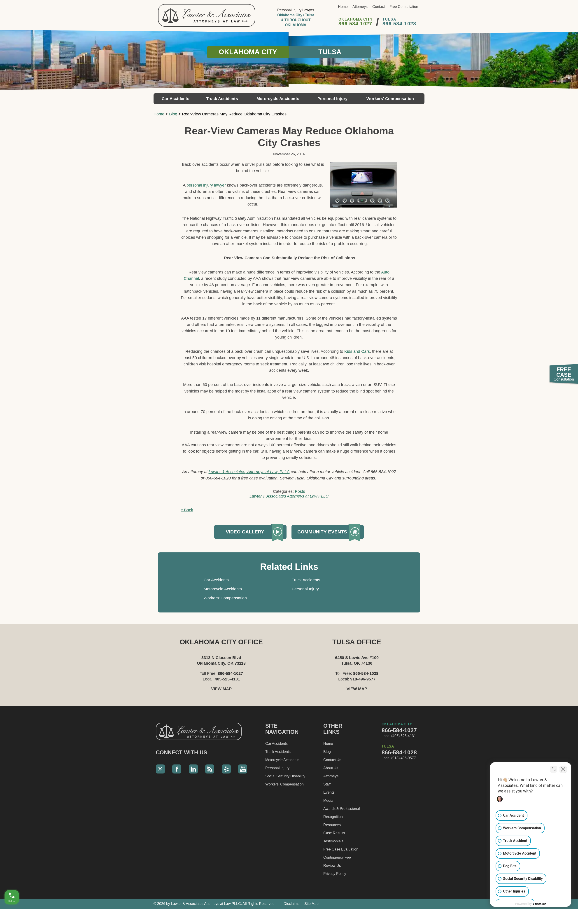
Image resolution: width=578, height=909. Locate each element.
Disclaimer (292, 904)
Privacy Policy (334, 874)
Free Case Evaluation (340, 849)
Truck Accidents (222, 98)
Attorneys (360, 7)
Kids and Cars (357, 351)
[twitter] (160, 768)
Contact (378, 7)
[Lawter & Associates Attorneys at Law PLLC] (206, 15)
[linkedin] (193, 768)
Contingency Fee (337, 857)
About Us (330, 768)
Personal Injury (332, 98)
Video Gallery (245, 531)
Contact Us (332, 760)
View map (221, 689)
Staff (327, 784)
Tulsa (330, 52)
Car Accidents (175, 98)
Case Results (334, 833)
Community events (322, 531)
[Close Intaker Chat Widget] (563, 769)
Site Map (311, 904)
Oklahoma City (248, 52)
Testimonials (333, 841)
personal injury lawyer (206, 185)
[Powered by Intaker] (539, 904)
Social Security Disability (285, 776)
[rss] (209, 768)
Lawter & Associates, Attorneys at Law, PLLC (249, 472)
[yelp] (226, 768)
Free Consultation (403, 7)
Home (343, 7)
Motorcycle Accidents (277, 98)
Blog (173, 114)
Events (328, 792)
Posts (300, 491)
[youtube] (242, 768)
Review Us (332, 865)
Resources (332, 825)
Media (328, 800)
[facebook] (176, 768)
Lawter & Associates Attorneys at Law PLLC (289, 496)
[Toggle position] (553, 769)
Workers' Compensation (390, 98)
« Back (187, 510)
